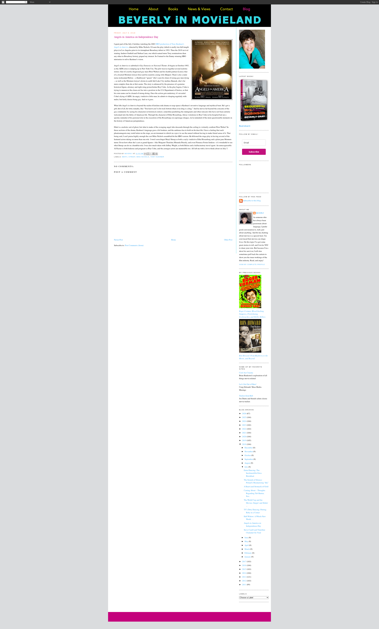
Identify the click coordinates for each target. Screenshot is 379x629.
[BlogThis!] (148, 153)
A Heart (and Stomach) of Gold (256, 486)
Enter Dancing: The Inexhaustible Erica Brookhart (253, 473)
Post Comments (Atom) (134, 245)
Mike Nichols (142, 157)
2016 (244, 565)
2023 (244, 425)
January (248, 556)
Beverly (260, 213)
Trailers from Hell (246, 395)
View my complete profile (252, 264)
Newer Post (118, 239)
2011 (244, 584)
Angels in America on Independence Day (252, 524)
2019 (244, 440)
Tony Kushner (157, 157)
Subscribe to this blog (252, 200)
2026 (244, 413)
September (249, 459)
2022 (244, 428)
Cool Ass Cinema (246, 372)
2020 (244, 436)
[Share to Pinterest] (156, 153)
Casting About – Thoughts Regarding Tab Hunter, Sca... (254, 493)
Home (173, 239)
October (248, 455)
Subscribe (254, 151)
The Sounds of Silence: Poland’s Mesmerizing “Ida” (256, 481)
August (248, 463)
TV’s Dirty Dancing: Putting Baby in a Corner (255, 511)
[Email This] (145, 153)
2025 (244, 417)
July (246, 466)
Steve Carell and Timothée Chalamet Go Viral (254, 531)
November (249, 451)
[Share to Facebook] (153, 153)
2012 (244, 580)
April (247, 545)
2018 (244, 444)
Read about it (244, 125)
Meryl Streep (128, 157)
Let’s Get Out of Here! (247, 384)
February (248, 553)
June (247, 537)
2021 (244, 432)
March (247, 549)
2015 (244, 569)
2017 (244, 561)
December (249, 447)
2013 (244, 576)
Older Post (228, 239)
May (247, 541)
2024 (244, 421)
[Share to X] (150, 153)
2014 (244, 573)
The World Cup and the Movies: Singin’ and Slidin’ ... (256, 503)
